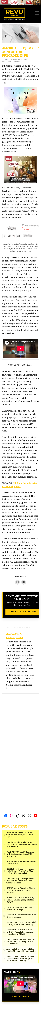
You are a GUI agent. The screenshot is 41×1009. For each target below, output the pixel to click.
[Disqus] (20, 721)
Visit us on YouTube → (20, 997)
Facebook (11, 638)
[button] (37, 13)
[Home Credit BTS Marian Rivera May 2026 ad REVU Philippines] (20, 169)
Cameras (7, 59)
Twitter (20, 638)
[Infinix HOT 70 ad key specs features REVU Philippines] (20, 100)
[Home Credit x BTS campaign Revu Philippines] (20, 2)
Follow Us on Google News (22, 612)
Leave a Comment (13, 61)
